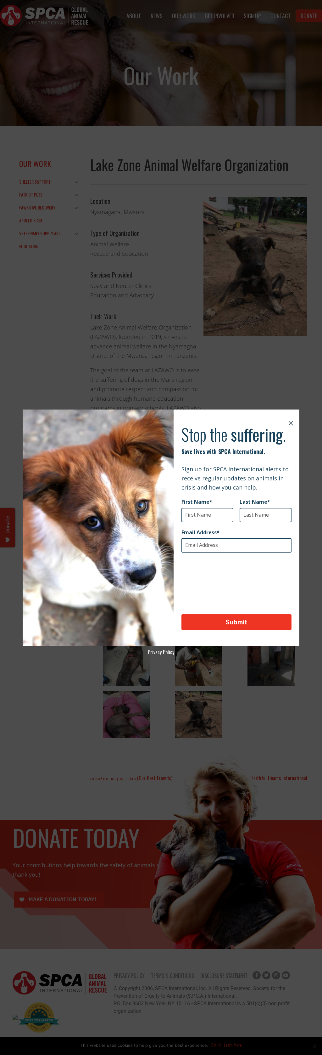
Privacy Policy (161, 652)
